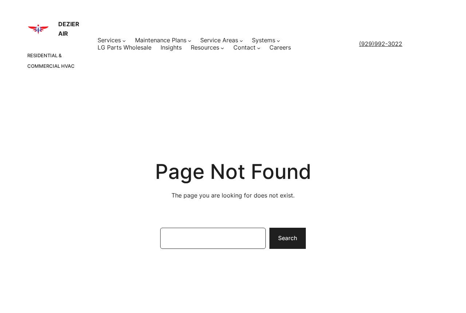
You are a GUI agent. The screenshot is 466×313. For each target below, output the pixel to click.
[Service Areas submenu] (241, 40)
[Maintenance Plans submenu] (189, 40)
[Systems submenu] (278, 40)
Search (287, 238)
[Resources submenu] (222, 48)
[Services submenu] (124, 40)
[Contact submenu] (258, 48)
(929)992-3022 (380, 43)
